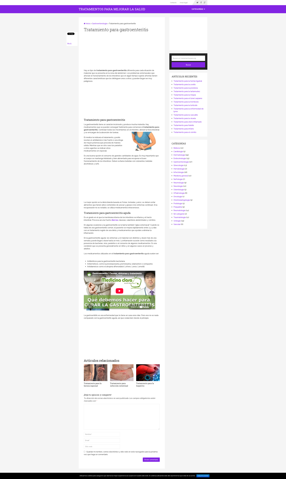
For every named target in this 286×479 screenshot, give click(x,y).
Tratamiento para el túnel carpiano (187, 98)
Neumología (178, 183)
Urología (177, 221)
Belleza (176, 148)
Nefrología (177, 179)
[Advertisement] (122, 51)
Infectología (178, 172)
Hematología (178, 169)
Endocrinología (179, 158)
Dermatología (179, 155)
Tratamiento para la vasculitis (185, 115)
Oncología (177, 196)
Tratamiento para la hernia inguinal (187, 81)
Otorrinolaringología (181, 200)
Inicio (87, 23)
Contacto (173, 2)
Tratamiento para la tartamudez (186, 91)
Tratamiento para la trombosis (186, 102)
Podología (177, 203)
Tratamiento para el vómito (184, 132)
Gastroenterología (99, 23)
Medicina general (180, 176)
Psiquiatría (177, 207)
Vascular (177, 224)
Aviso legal (184, 2)
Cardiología (178, 151)
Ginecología (178, 165)
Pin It (69, 44)
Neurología (178, 186)
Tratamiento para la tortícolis (185, 105)
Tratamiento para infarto (183, 129)
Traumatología (179, 217)
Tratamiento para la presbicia (185, 88)
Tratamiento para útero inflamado (187, 122)
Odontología (178, 190)
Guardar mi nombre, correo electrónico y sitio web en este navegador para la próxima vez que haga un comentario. (121, 453)
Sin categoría (178, 214)
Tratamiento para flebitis (183, 125)
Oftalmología (179, 193)
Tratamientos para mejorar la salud (112, 9)
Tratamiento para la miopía (184, 95)
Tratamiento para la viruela (184, 118)
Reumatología (179, 210)
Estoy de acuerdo (203, 476)
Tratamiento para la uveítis (184, 84)
